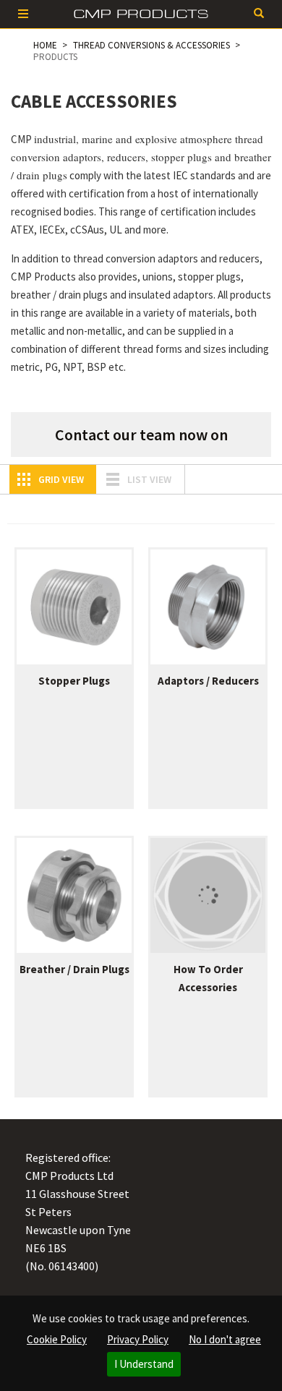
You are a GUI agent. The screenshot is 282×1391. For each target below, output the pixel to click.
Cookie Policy (57, 1339)
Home (45, 45)
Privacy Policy (137, 1339)
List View (149, 479)
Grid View (61, 479)
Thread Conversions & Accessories (151, 45)
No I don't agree (225, 1339)
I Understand (144, 1364)
